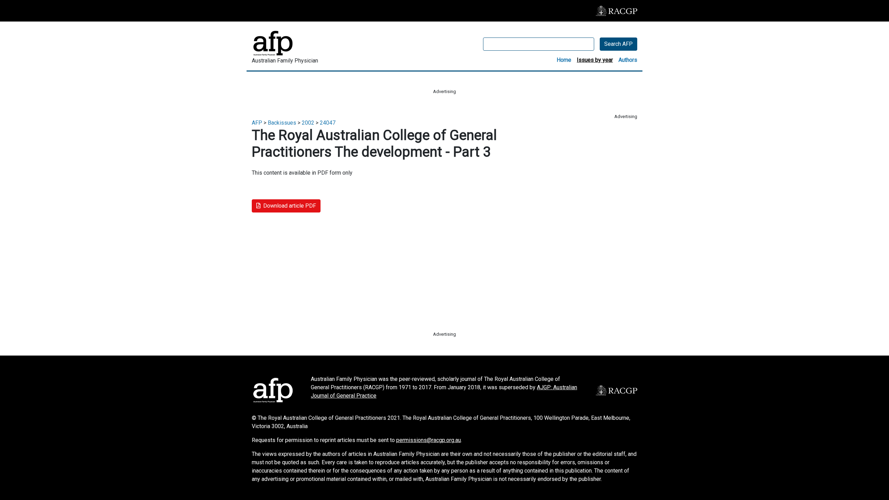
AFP (257, 122)
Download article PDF (289, 205)
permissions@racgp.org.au (428, 440)
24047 (327, 122)
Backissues (282, 122)
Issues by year (595, 60)
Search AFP (618, 44)
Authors (627, 60)
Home (564, 60)
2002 (308, 122)
